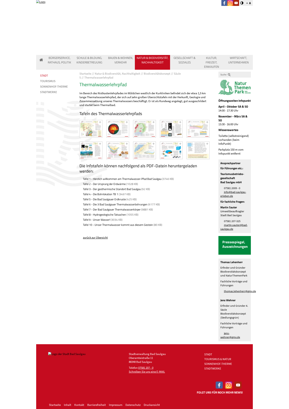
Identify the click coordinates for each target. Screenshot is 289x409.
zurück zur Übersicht (95, 237)
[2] (117, 129)
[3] (144, 129)
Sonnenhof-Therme (54, 86)
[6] (90, 150)
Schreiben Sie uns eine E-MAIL (147, 371)
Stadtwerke (48, 92)
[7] (117, 150)
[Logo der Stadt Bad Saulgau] (68, 13)
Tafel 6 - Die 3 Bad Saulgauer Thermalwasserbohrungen (115, 204)
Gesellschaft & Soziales (184, 60)
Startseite (55, 405)
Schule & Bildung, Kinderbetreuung (89, 60)
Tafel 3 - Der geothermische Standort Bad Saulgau (112, 189)
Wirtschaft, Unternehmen (238, 60)
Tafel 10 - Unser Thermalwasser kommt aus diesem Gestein (118, 225)
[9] (171, 150)
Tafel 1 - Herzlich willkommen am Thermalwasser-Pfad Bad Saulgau (122, 179)
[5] (198, 129)
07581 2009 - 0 (232, 188)
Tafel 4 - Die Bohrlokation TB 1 (100, 194)
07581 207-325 (232, 221)
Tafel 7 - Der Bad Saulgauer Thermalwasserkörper (112, 209)
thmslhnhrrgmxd (239, 291)
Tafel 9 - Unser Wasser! (96, 220)
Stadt (44, 75)
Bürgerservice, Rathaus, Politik (59, 60)
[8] (144, 150)
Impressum (115, 405)
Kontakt (79, 405)
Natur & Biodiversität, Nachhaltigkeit (152, 60)
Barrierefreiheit (96, 405)
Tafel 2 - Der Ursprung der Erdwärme (104, 184)
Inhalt (67, 405)
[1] (90, 129)
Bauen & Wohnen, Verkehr (120, 60)
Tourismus (47, 81)
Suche (223, 74)
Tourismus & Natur (217, 359)
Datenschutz (133, 405)
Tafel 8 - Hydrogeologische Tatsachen (104, 214)
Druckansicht (152, 405)
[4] (171, 129)
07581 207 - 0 (145, 368)
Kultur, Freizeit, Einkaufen (211, 62)
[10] (198, 150)
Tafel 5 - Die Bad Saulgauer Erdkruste (104, 199)
